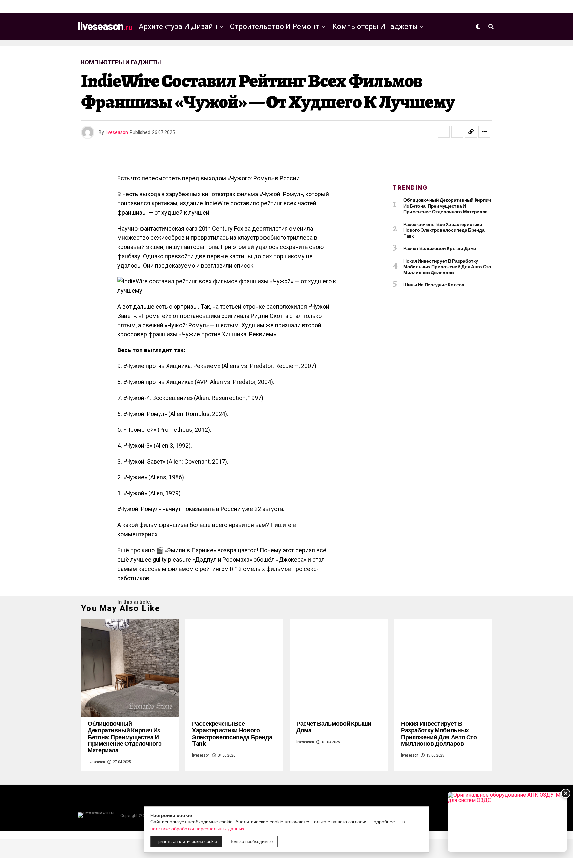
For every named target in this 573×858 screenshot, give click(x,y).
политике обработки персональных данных (197, 828)
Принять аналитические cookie (186, 841)
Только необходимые (251, 841)
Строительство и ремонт (274, 26)
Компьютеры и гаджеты (375, 26)
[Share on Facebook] (444, 132)
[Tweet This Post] (457, 132)
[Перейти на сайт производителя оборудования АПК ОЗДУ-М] (507, 822)
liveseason (117, 132)
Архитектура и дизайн (178, 26)
